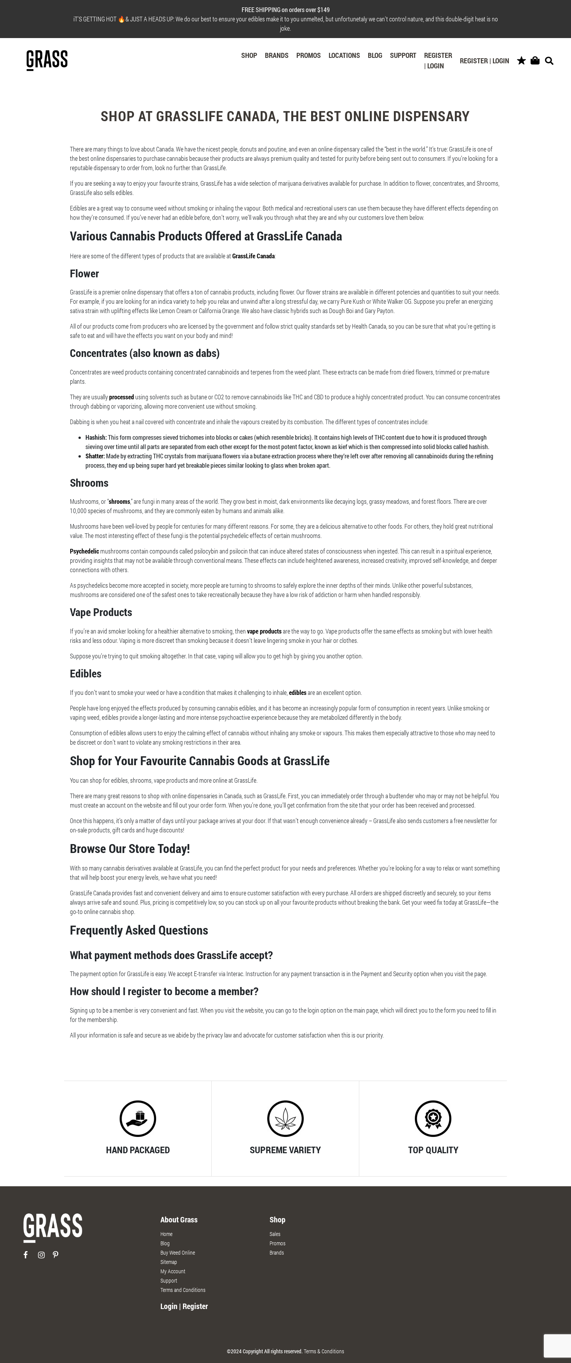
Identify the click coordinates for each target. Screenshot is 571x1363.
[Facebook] (30, 1258)
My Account (172, 1271)
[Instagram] (45, 1258)
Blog (375, 55)
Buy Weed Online (177, 1252)
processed (121, 397)
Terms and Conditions (182, 1289)
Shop (249, 55)
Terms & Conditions (324, 1351)
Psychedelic (84, 551)
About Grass (179, 1219)
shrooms (119, 501)
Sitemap (168, 1262)
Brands (277, 55)
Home (166, 1234)
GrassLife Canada (253, 256)
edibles (297, 692)
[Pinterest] (59, 1258)
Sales (275, 1234)
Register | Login (438, 60)
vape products (264, 631)
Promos (308, 55)
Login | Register (184, 1306)
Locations (344, 55)
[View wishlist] (521, 61)
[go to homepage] (52, 1231)
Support (403, 55)
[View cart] (535, 61)
